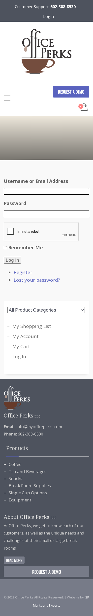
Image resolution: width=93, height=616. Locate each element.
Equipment (20, 500)
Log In (12, 260)
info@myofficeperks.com (39, 426)
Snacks (15, 478)
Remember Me (25, 247)
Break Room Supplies (30, 485)
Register (23, 272)
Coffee (15, 464)
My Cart (21, 346)
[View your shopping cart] (83, 107)
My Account (25, 336)
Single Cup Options (28, 493)
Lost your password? (37, 280)
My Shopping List (31, 326)
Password (15, 203)
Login (48, 16)
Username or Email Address (36, 181)
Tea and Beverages (27, 471)
